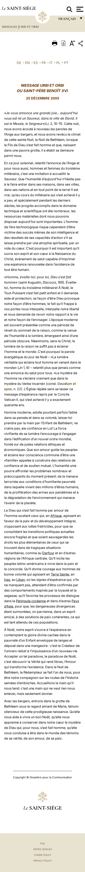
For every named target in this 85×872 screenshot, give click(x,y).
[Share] (81, 44)
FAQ (42, 843)
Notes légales (42, 849)
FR (44, 63)
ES (36, 63)
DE (19, 63)
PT (66, 63)
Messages (10, 26)
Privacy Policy (42, 860)
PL (58, 63)
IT (51, 63)
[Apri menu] (79, 9)
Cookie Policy (42, 855)
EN (27, 63)
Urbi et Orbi (29, 26)
